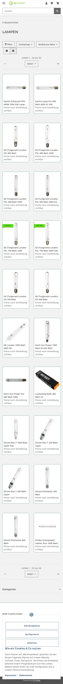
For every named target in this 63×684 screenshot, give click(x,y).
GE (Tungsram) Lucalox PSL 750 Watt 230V (15, 249)
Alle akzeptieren (32, 625)
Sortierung (24, 44)
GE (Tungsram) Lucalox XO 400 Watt (46, 298)
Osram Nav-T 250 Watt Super (46, 444)
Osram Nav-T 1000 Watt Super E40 (15, 444)
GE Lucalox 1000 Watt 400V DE (14, 347)
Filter (9, 44)
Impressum (10, 675)
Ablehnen (32, 643)
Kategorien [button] (9, 589)
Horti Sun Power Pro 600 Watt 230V (14, 395)
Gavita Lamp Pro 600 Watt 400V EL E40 (45, 103)
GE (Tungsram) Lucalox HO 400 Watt (15, 152)
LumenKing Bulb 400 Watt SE (45, 395)
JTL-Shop (36, 680)
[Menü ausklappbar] (3, 2)
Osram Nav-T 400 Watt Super (15, 493)
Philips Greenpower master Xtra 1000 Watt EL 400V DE (46, 542)
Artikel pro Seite (47, 44)
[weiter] (58, 63)
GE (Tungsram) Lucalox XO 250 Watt (15, 298)
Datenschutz (25, 675)
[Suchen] (57, 11)
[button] (46, 3)
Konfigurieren (32, 634)
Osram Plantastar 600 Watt (14, 542)
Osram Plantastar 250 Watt (46, 493)
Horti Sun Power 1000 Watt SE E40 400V (46, 347)
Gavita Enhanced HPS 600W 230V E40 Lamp (14, 103)
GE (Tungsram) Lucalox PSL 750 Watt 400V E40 (46, 249)
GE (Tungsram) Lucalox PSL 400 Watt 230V (46, 152)
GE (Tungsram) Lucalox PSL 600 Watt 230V (15, 200)
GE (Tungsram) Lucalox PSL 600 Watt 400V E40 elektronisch (46, 200)
